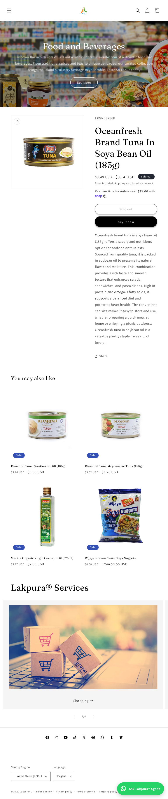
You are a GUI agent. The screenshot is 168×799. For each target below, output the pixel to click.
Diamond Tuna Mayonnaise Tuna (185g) (114, 466)
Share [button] (103, 356)
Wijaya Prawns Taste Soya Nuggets (110, 558)
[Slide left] (74, 716)
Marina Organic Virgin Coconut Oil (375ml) (42, 558)
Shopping (81, 700)
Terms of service (86, 791)
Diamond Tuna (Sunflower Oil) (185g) (38, 466)
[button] (9, 10)
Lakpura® (25, 791)
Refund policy (44, 791)
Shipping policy (108, 791)
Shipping (120, 183)
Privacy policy (64, 791)
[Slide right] (93, 716)
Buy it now (126, 222)
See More (84, 82)
